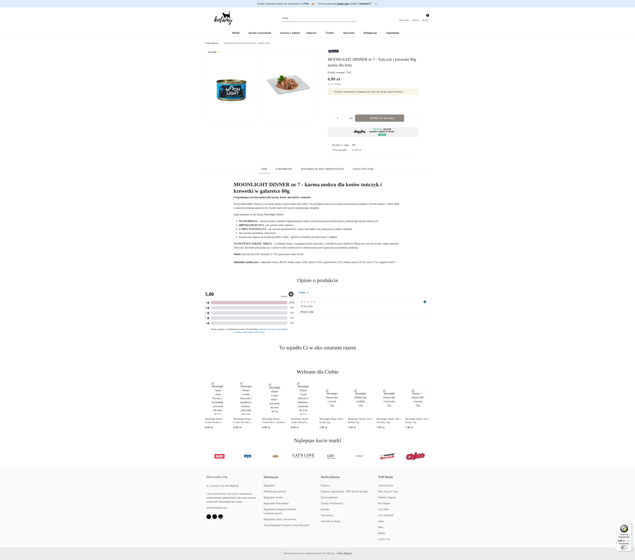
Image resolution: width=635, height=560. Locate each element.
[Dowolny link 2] (220, 516)
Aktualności (327, 515)
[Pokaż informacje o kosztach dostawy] (363, 150)
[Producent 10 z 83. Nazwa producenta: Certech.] (359, 456)
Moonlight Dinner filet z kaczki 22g (331, 421)
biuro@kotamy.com (216, 507)
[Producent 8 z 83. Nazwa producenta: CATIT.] (304, 456)
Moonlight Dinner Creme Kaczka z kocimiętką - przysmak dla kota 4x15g (216, 421)
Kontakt (325, 509)
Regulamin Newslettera (276, 503)
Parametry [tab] (284, 169)
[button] (232, 84)
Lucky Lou (384, 539)
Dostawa (325, 485)
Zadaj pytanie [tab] (363, 169)
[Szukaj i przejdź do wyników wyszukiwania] (355, 18)
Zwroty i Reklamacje (332, 503)
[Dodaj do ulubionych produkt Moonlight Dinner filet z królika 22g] (368, 385)
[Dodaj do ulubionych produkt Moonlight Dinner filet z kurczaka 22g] (397, 385)
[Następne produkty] (422, 392)
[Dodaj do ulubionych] (412, 118)
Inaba (381, 521)
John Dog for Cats (388, 491)
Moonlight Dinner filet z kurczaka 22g (389, 421)
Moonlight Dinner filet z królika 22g (360, 421)
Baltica (381, 533)
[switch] (624, 547)
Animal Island (385, 485)
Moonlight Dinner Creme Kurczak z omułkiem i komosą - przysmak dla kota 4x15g (246, 421)
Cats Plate (383, 509)
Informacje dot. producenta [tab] (322, 169)
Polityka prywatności (275, 491)
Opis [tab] (264, 169)
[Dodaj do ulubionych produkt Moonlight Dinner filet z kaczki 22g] (340, 385)
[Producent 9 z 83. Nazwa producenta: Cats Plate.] (331, 456)
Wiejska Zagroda (387, 497)
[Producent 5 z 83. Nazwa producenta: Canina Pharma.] (219, 456)
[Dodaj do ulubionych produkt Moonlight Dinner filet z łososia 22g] (426, 385)
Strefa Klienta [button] (330, 477)
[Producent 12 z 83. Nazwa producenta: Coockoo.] (415, 456)
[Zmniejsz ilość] (330, 118)
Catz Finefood (385, 515)
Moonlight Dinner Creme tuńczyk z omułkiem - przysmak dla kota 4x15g (301, 421)
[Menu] (630, 525)
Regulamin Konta (273, 497)
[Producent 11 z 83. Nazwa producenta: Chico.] (388, 456)
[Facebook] (208, 516)
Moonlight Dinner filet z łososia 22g (417, 421)
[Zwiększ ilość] (344, 118)
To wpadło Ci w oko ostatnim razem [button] (317, 348)
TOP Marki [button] (385, 477)
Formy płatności (329, 497)
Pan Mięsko (384, 503)
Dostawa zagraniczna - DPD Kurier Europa (344, 491)
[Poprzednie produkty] (212, 392)
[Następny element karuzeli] (428, 456)
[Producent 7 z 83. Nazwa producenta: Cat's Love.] (276, 456)
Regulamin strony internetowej (280, 519)
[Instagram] (214, 516)
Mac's (381, 527)
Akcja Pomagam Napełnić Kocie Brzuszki (286, 525)
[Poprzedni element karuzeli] (206, 456)
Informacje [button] (271, 477)
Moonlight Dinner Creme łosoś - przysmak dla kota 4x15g (274, 421)
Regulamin (269, 485)
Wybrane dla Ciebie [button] (318, 372)
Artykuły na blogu (330, 521)
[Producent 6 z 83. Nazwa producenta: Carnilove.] (247, 456)
